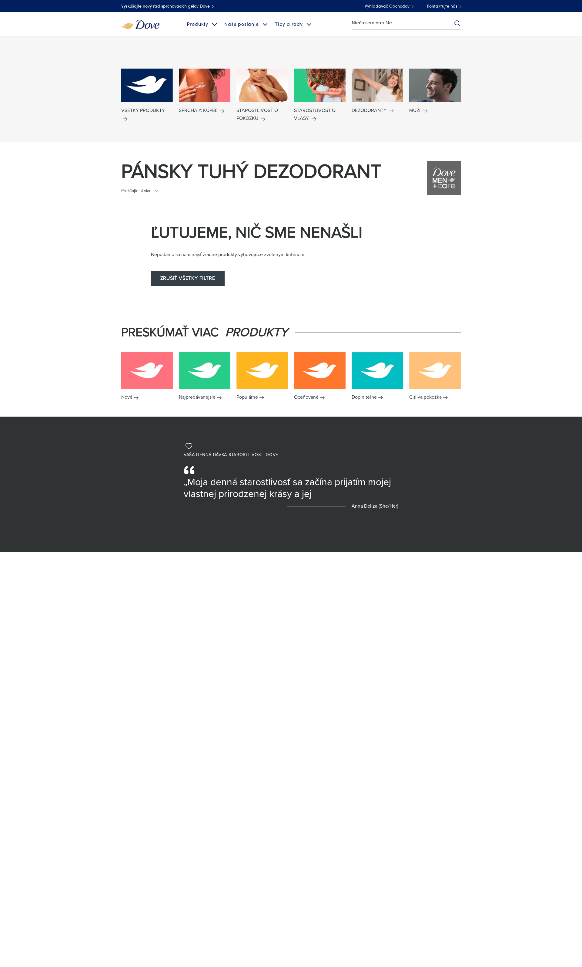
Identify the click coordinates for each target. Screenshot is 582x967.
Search (457, 23)
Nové (126, 397)
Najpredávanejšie (197, 397)
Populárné (247, 397)
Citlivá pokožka (425, 397)
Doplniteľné (364, 397)
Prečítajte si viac (136, 190)
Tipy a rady (289, 24)
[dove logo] (140, 24)
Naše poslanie (241, 24)
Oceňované (306, 397)
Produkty (197, 24)
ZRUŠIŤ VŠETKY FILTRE (187, 278)
